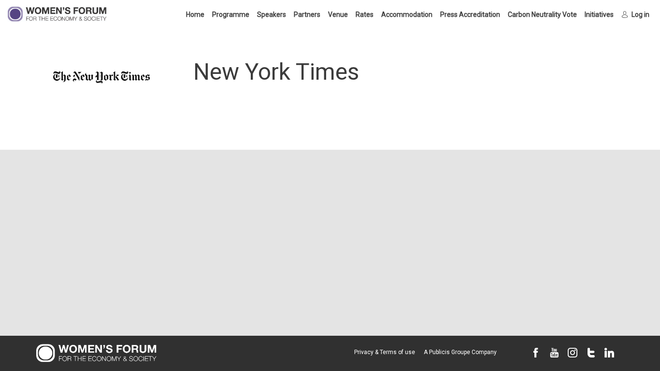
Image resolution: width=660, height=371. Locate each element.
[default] (470, 14)
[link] (195, 14)
